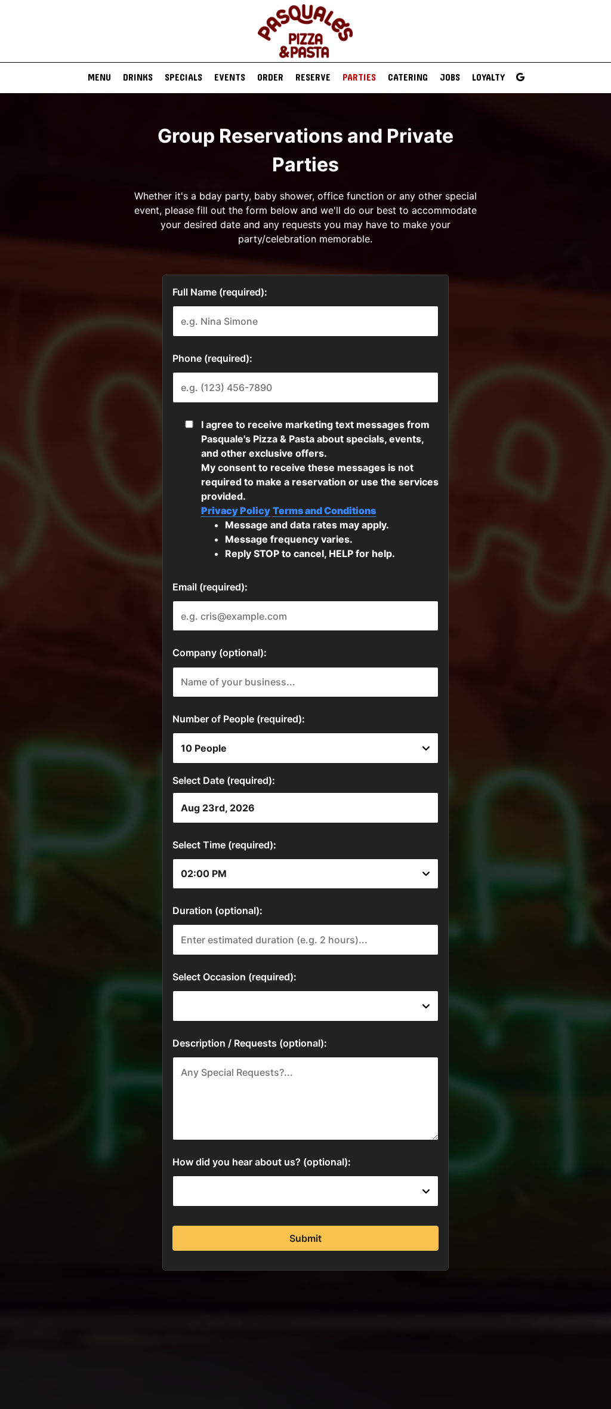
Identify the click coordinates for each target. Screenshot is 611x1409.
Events (229, 78)
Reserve (313, 78)
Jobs (450, 78)
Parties (359, 78)
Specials (183, 78)
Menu (99, 78)
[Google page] (520, 77)
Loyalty (488, 78)
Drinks (138, 78)
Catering (408, 78)
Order (270, 78)
